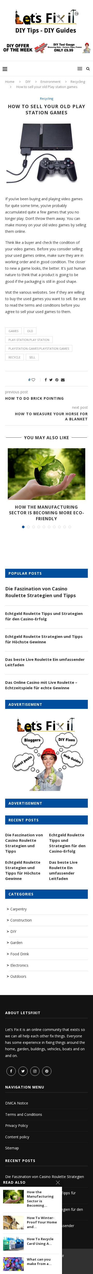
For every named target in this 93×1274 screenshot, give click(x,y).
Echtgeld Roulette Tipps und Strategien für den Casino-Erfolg (44, 616)
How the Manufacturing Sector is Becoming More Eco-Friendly (46, 513)
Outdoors (18, 976)
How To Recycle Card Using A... (40, 1241)
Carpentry (18, 909)
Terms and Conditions (23, 1114)
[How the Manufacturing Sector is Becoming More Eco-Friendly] (46, 474)
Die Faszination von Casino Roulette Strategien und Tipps (40, 592)
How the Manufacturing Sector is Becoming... (40, 1199)
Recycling (78, 81)
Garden (16, 942)
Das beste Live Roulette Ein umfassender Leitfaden (45, 662)
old (30, 331)
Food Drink (19, 953)
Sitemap (12, 1147)
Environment (50, 81)
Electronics (19, 965)
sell (32, 357)
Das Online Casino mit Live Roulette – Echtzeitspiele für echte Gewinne (41, 685)
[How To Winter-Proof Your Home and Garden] (13, 1222)
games (13, 331)
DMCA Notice (16, 1103)
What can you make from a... (39, 1261)
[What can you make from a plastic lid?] (13, 1264)
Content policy (17, 1136)
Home (9, 81)
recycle (14, 357)
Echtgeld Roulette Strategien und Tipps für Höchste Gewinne (44, 639)
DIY (28, 81)
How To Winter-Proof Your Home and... (42, 1222)
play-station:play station (29, 340)
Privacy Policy (16, 1125)
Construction (21, 920)
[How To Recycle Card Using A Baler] (13, 1244)
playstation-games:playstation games (39, 348)
